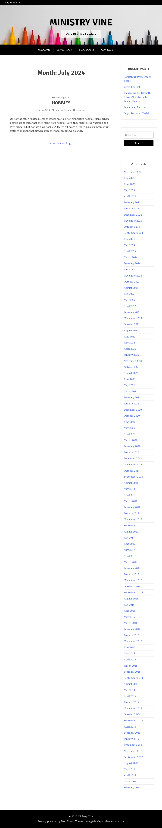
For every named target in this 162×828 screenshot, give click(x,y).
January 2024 (131, 269)
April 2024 (130, 251)
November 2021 (133, 361)
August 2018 (131, 483)
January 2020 (131, 452)
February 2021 (132, 397)
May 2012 (129, 769)
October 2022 (132, 324)
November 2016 (133, 580)
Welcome (44, 49)
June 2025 (129, 184)
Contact (107, 49)
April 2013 (130, 726)
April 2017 (130, 556)
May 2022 (129, 342)
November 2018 (133, 464)
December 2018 (133, 458)
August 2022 (131, 330)
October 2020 (132, 415)
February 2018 (132, 507)
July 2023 (129, 293)
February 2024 (132, 263)
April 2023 (130, 306)
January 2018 (131, 513)
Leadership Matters (135, 107)
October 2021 (132, 367)
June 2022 (129, 336)
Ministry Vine (81, 22)
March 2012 (130, 781)
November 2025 (133, 172)
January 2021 (131, 403)
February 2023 (132, 312)
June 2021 (129, 379)
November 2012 (133, 751)
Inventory (64, 49)
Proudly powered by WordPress (55, 821)
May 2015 (129, 653)
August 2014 (131, 684)
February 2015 (132, 671)
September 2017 (133, 525)
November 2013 (133, 708)
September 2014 (133, 678)
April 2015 (130, 659)
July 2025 (129, 178)
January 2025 (131, 208)
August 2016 (131, 598)
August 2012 (131, 763)
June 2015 (129, 647)
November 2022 (133, 318)
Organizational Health (137, 113)
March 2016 (130, 623)
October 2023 (132, 281)
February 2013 (132, 732)
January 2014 (131, 702)
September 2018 (133, 476)
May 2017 (129, 549)
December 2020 (133, 409)
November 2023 (133, 275)
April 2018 (130, 495)
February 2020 (132, 446)
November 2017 (133, 519)
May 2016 (129, 617)
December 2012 (133, 745)
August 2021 (131, 373)
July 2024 (129, 239)
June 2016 (129, 610)
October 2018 (132, 470)
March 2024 (130, 257)
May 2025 (129, 190)
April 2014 (130, 696)
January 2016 (131, 635)
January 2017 (131, 574)
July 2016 (129, 604)
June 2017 (129, 543)
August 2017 (131, 531)
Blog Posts (86, 49)
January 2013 (131, 739)
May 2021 (129, 385)
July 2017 (129, 537)
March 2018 (130, 501)
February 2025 (132, 202)
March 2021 (130, 391)
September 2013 (133, 720)
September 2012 (133, 757)
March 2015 (130, 665)
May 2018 (129, 489)
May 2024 (129, 245)
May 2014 (129, 690)
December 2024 (133, 214)
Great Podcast (132, 87)
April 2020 (130, 434)
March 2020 (130, 440)
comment (80, 109)
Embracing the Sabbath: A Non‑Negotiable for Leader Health (137, 97)
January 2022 (131, 354)
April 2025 (130, 196)
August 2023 (131, 287)
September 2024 (133, 233)
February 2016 (132, 629)
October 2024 (132, 227)
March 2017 (130, 562)
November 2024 (133, 220)
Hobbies (61, 103)
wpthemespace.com (113, 821)
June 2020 (129, 422)
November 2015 (133, 641)
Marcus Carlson (63, 109)
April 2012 (130, 775)
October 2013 (132, 714)
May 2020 (129, 428)
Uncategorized (62, 97)
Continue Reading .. (61, 143)
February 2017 (132, 568)
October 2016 (132, 586)
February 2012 (132, 787)
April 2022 (130, 348)
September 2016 (133, 592)
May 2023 (129, 300)
